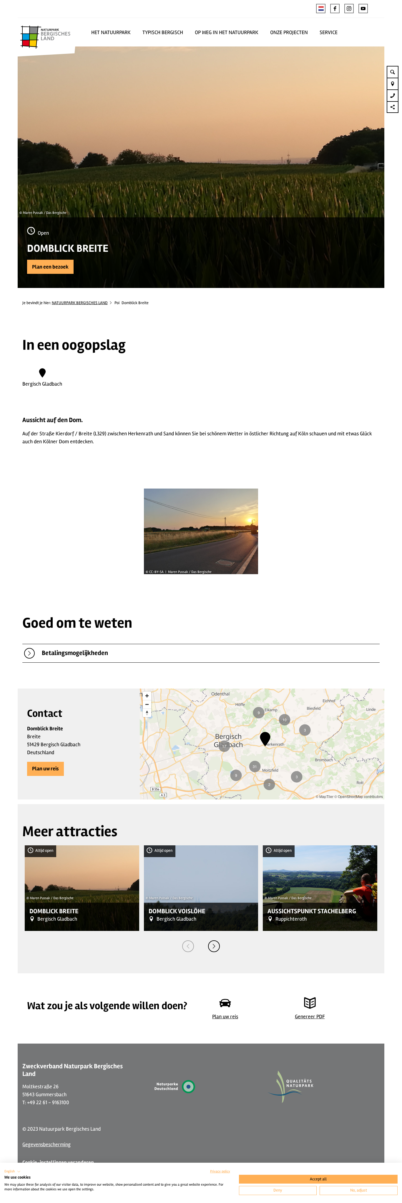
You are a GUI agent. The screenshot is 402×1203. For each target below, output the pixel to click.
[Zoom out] (147, 704)
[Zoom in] (147, 696)
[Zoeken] (392, 72)
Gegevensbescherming (46, 1144)
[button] (335, 8)
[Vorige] (188, 946)
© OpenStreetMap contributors (358, 796)
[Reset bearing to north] (147, 713)
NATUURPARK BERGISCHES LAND (80, 302)
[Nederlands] (320, 8)
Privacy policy (220, 1171)
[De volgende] (214, 946)
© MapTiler (324, 796)
